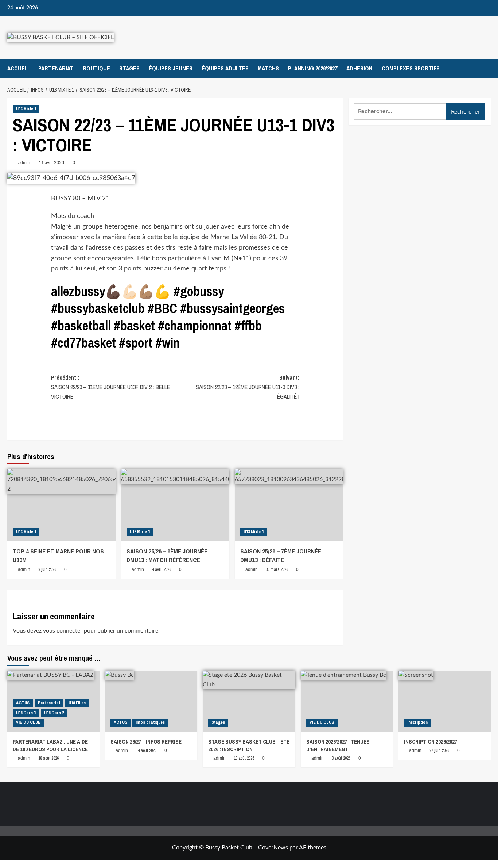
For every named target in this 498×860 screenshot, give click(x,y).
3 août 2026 (341, 758)
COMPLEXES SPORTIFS (411, 68)
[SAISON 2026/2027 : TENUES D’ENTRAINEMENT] (347, 701)
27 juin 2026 (439, 750)
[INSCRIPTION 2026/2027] (444, 701)
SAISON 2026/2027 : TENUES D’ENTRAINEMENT (338, 745)
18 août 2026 (48, 758)
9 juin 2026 (47, 569)
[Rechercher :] (400, 111)
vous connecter (62, 631)
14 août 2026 (146, 750)
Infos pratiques (150, 722)
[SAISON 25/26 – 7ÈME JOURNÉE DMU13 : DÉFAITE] (289, 505)
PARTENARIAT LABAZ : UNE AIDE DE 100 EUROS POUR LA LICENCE (50, 745)
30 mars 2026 (277, 569)
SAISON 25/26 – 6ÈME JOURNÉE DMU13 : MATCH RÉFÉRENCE (167, 555)
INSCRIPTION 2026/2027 (430, 741)
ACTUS (23, 703)
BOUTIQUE (96, 68)
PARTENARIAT (56, 68)
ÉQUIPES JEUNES (170, 68)
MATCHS (268, 68)
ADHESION (359, 68)
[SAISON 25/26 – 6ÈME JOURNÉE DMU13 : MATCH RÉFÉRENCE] (175, 505)
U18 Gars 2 (54, 713)
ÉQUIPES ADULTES (225, 68)
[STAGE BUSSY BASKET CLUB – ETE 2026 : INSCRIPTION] (249, 701)
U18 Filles (77, 703)
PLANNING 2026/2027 (312, 68)
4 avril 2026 (161, 569)
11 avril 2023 (51, 162)
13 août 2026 (244, 758)
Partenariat (49, 703)
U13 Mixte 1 (26, 109)
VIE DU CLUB (28, 722)
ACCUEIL (18, 68)
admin (24, 162)
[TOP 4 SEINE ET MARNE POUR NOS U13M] (61, 505)
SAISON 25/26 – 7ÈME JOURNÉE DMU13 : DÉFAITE (280, 555)
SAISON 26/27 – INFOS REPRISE (146, 741)
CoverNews (273, 848)
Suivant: (247, 386)
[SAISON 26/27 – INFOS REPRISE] (151, 701)
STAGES (129, 68)
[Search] (486, 68)
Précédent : (110, 386)
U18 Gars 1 (26, 713)
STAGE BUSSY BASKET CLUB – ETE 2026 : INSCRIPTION (248, 745)
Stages (218, 722)
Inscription (417, 722)
